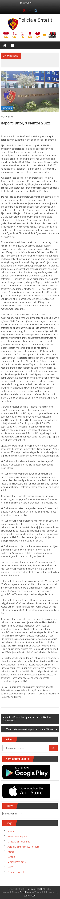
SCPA (10, 863)
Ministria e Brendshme (19, 838)
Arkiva (11, 828)
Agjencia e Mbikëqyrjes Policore (23, 843)
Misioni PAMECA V (17, 858)
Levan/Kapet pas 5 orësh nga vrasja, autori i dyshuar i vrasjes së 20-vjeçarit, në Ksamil (40, 59)
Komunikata (7, 105)
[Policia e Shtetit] (5, 45)
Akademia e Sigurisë (18, 833)
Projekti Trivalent (16, 868)
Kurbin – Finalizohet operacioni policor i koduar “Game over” (27, 716)
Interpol (11, 848)
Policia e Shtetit (35, 20)
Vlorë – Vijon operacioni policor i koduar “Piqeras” (30, 726)
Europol (12, 853)
